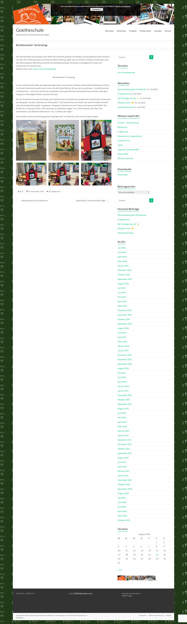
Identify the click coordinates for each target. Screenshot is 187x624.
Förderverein (145, 31)
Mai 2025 (122, 297)
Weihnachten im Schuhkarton (33, 200)
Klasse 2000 (123, 154)
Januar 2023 (123, 390)
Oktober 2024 (124, 319)
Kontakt (158, 31)
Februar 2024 (123, 346)
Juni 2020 (122, 502)
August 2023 (123, 368)
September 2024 (125, 323)
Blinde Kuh (122, 127)
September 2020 (125, 489)
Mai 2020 (122, 507)
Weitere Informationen (123, 6)
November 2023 (125, 359)
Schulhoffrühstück (126, 107)
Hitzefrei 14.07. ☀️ (126, 102)
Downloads (123, 174)
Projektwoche (124, 93)
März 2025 (122, 306)
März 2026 (122, 261)
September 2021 (125, 453)
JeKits (120, 145)
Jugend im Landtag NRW (128, 149)
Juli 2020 (122, 498)
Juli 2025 (122, 288)
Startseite (109, 31)
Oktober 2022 (124, 399)
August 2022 (123, 408)
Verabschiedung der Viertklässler (132, 89)
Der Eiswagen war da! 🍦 (128, 98)
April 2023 (122, 381)
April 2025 (122, 301)
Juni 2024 (122, 332)
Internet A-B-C (124, 140)
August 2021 (123, 457)
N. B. (21, 191)
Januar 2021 (123, 475)
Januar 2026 (123, 265)
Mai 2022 (122, 417)
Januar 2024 (123, 350)
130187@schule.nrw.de (82, 593)
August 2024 (123, 328)
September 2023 (125, 364)
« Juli (120, 570)
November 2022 (125, 395)
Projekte (133, 31)
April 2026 (122, 256)
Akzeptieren (96, 9)
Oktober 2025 (124, 274)
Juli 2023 (122, 373)
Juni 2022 (122, 413)
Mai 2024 (122, 337)
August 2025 (123, 283)
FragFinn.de (123, 131)
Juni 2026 (122, 252)
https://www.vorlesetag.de (44, 69)
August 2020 (123, 493)
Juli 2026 (122, 248)
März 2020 (122, 515)
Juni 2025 (122, 292)
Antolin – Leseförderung (128, 122)
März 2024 (122, 341)
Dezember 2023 (125, 355)
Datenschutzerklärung (156, 615)
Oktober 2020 (124, 484)
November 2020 (125, 480)
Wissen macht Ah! (125, 158)
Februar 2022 (123, 431)
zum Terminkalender (126, 72)
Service (168, 31)
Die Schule (121, 31)
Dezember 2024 (125, 310)
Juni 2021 (122, 462)
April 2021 (122, 466)
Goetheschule (30, 30)
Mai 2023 (122, 377)
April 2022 (122, 422)
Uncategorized (54, 191)
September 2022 (125, 404)
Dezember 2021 (125, 440)
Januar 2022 (123, 435)
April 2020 (122, 511)
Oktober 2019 (124, 520)
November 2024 (125, 315)
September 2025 (125, 279)
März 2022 (122, 426)
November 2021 (125, 444)
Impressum (143, 615)
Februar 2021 (123, 471)
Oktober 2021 (124, 448)
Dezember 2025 (125, 270)
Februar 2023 (123, 386)
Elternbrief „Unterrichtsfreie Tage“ (92, 200)
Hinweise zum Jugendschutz (130, 136)
